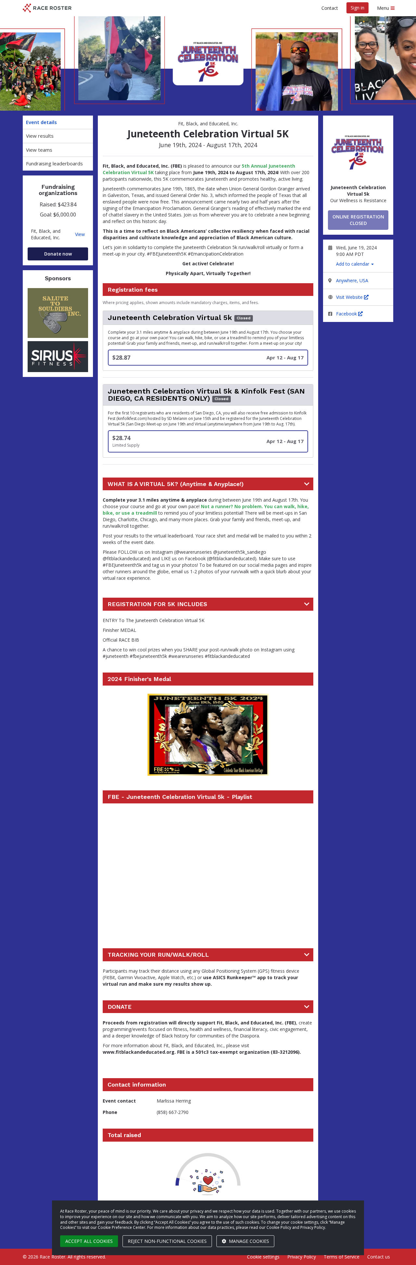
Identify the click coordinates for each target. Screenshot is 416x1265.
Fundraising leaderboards (54, 163)
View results (40, 135)
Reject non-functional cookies (167, 1241)
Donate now (58, 254)
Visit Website (350, 297)
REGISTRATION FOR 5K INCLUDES (157, 604)
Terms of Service (341, 1257)
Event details (41, 122)
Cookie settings (263, 1257)
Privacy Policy (301, 1257)
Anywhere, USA (352, 280)
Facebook (347, 314)
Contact (329, 8)
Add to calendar (353, 264)
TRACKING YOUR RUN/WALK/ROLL (158, 955)
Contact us (378, 1257)
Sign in (357, 8)
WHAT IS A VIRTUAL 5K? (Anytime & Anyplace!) (176, 484)
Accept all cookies (89, 1241)
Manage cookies (248, 1241)
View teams (39, 149)
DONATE (120, 1007)
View (80, 234)
